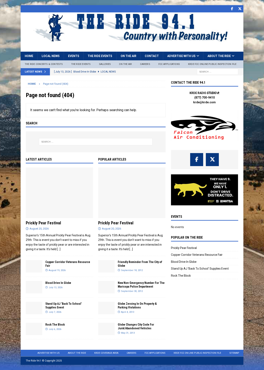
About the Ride (219, 56)
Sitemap (234, 353)
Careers (145, 64)
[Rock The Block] (34, 329)
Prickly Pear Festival (43, 222)
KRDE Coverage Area (106, 353)
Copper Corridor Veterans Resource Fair (197, 254)
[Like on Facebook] (232, 8)
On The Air (125, 64)
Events (73, 56)
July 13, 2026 (55, 287)
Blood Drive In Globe (58, 282)
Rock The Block (55, 324)
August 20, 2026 (39, 228)
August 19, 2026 (57, 270)
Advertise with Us (181, 56)
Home (29, 56)
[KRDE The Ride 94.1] (132, 41)
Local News (51, 56)
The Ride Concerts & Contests (44, 64)
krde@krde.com (204, 102)
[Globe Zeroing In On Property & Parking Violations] (106, 308)
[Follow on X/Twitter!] (239, 8)
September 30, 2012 (132, 291)
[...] (58, 249)
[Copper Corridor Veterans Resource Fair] (34, 266)
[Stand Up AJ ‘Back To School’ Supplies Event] (34, 308)
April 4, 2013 (127, 312)
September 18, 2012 (132, 270)
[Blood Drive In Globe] (34, 287)
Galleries (105, 64)
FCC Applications (169, 64)
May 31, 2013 (128, 333)
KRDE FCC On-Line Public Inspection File (197, 353)
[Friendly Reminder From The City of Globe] (106, 266)
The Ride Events (100, 56)
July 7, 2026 (55, 312)
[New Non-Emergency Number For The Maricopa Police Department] (106, 287)
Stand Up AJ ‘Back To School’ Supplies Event (200, 268)
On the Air (128, 56)
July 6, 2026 (55, 329)
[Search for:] (217, 71)
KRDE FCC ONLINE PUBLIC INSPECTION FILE (212, 64)
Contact (152, 56)
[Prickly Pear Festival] (59, 193)
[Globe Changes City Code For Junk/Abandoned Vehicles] (106, 329)
